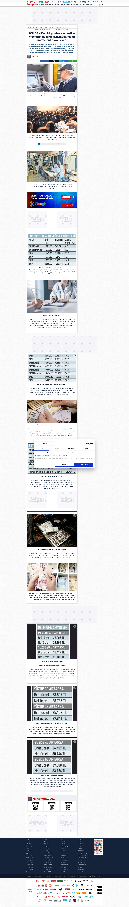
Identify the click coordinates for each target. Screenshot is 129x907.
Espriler (79, 841)
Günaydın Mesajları (82, 860)
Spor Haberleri (47, 850)
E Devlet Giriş (46, 843)
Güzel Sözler (63, 848)
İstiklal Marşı (80, 871)
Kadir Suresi (80, 848)
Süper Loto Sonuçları (48, 864)
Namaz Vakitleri (29, 846)
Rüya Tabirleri (46, 845)
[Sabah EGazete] (98, 856)
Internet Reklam (72, 876)
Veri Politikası (29, 839)
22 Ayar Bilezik (29, 867)
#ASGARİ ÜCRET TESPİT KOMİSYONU (51, 791)
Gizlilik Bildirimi (82, 876)
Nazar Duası (63, 853)
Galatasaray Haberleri (48, 852)
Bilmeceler (63, 850)
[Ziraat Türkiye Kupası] (99, 4)
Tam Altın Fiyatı (29, 864)
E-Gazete (49, 876)
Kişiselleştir (63, 464)
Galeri (33, 26)
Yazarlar (89, 4)
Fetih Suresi (63, 857)
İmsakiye (28, 848)
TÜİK (47, 392)
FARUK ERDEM (35, 56)
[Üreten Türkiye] (75, 1)
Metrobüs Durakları (65, 860)
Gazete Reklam (62, 876)
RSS (44, 876)
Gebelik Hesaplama (48, 860)
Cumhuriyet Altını (30, 865)
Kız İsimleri (63, 871)
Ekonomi (57, 4)
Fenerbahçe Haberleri (48, 853)
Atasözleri (63, 865)
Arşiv (55, 876)
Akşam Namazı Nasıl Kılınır (83, 853)
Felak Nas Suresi (64, 855)
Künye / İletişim (92, 876)
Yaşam (63, 4)
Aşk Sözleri (63, 862)
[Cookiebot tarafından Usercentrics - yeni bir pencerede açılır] (87, 444)
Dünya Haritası (64, 872)
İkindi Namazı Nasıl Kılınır (83, 859)
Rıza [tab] (42, 448)
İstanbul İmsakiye (30, 850)
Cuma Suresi (63, 841)
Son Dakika (44, 4)
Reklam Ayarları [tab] (72, 448)
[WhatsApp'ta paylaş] (72, 61)
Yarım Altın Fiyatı (29, 862)
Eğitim (68, 4)
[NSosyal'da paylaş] (63, 61)
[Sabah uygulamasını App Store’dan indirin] (35, 806)
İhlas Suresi (80, 845)
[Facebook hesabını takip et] (93, 1)
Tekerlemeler (80, 843)
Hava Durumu (47, 846)
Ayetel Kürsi (63, 845)
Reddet (45, 443)
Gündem (51, 4)
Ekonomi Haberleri (47, 872)
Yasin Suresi (63, 843)
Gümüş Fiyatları (29, 869)
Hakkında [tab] (87, 448)
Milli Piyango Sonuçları (48, 865)
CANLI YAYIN (90, 1)
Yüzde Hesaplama (64, 839)
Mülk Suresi (80, 846)
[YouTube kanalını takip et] (101, 1)
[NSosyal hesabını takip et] (97, 1)
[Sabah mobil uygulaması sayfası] (30, 799)
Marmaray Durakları (82, 864)
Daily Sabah (38, 876)
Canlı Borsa (46, 839)
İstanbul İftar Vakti (30, 852)
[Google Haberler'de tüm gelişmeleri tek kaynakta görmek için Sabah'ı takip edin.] (52, 201)
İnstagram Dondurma (65, 846)
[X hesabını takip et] (95, 1)
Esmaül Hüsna (81, 869)
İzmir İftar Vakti (29, 855)
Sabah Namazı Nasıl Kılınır (83, 855)
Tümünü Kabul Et (84, 464)
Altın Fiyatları (29, 859)
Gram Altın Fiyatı (29, 857)
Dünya (73, 4)
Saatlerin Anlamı (81, 865)
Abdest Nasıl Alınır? (65, 864)
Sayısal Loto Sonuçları (48, 867)
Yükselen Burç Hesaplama (49, 859)
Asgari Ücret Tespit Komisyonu (55, 135)
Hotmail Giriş (63, 859)
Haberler (29, 26)
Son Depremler (47, 848)
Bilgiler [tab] (57, 448)
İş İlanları (28, 841)
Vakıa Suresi (80, 839)
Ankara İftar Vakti (30, 853)
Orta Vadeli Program (63, 553)
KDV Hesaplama (47, 862)
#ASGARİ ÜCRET (64, 791)
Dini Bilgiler (80, 867)
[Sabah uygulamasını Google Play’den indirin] (51, 806)
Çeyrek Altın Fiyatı (30, 860)
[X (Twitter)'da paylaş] (54, 61)
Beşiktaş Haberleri (47, 855)
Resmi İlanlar (80, 4)
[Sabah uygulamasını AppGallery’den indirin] (68, 806)
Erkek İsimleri (63, 867)
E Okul (45, 841)
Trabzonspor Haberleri (48, 857)
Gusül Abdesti (81, 850)
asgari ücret (59, 98)
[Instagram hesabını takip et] (99, 1)
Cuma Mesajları (81, 872)
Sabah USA (30, 876)
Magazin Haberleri (47, 871)
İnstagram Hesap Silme (66, 852)
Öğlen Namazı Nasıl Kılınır (83, 857)
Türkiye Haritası (47, 869)
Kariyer (100, 876)
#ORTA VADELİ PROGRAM (36, 791)
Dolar (27, 871)
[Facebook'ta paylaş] (44, 61)
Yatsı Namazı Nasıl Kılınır (83, 852)
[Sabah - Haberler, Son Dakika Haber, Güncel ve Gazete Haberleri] (32, 3)
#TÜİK (71, 791)
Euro (27, 872)
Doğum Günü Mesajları (82, 862)
